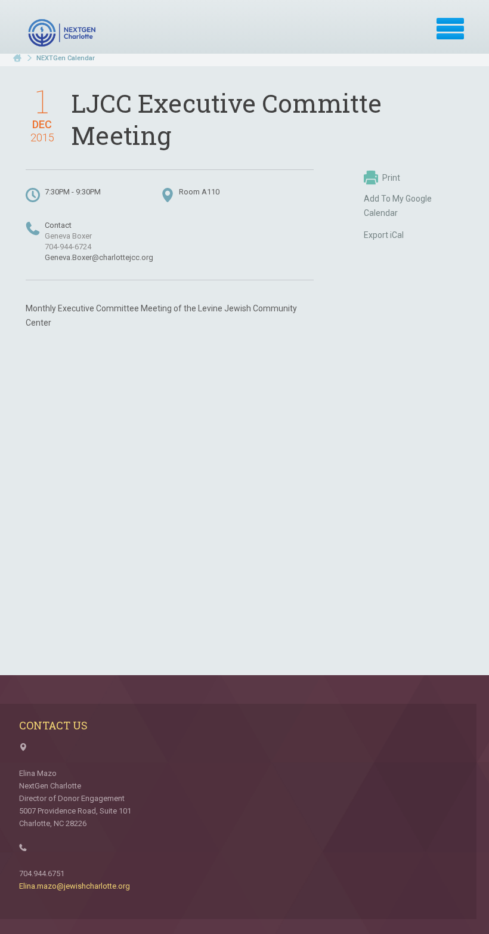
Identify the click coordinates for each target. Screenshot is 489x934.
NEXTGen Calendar (65, 58)
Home (17, 58)
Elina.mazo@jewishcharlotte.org (74, 886)
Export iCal (384, 235)
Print (391, 178)
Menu (450, 28)
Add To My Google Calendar (398, 206)
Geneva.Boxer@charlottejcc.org (99, 257)
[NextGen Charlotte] (63, 33)
